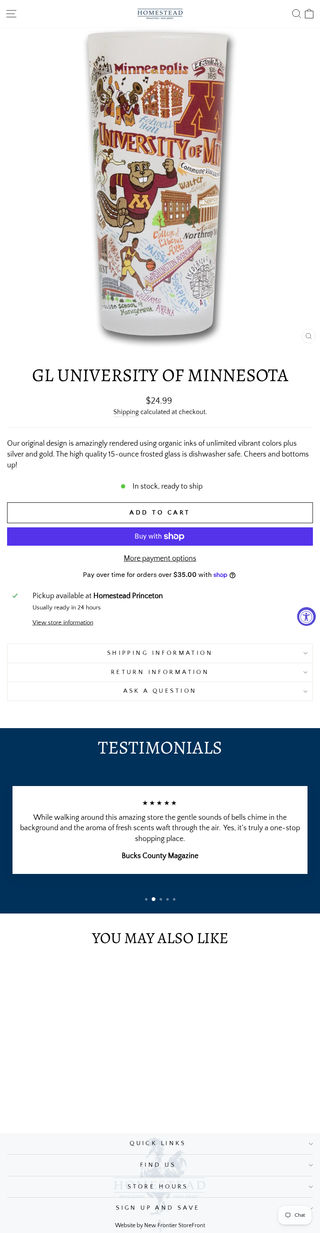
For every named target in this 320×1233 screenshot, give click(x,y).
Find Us (158, 1165)
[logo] (160, 13)
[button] (146, 899)
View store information (62, 622)
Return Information (160, 672)
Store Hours (158, 1186)
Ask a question (160, 691)
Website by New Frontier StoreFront (160, 1225)
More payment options (160, 558)
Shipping (126, 412)
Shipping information (160, 653)
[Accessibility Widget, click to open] (306, 616)
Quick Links (158, 1143)
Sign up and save (158, 1208)
